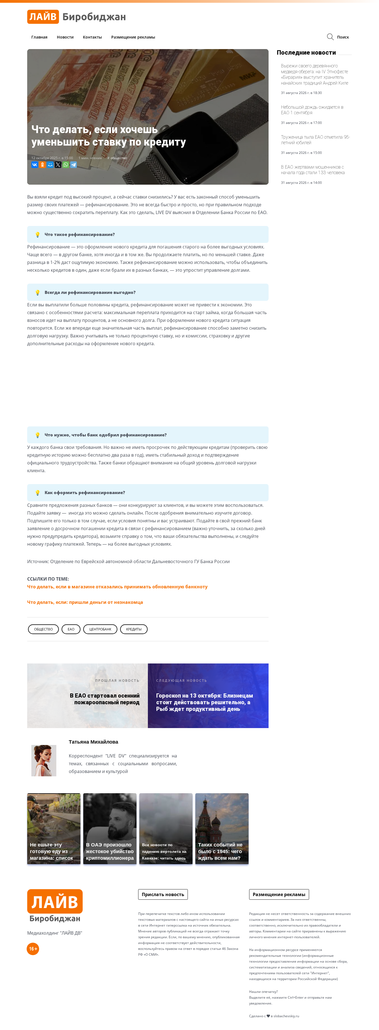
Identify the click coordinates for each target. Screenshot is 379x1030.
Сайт (74, 785)
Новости (65, 37)
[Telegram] (73, 164)
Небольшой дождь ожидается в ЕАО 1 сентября (312, 110)
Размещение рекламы (133, 37)
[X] (58, 164)
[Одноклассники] (42, 164)
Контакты (92, 37)
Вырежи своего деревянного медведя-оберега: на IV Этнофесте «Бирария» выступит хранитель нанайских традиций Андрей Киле (314, 74)
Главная (39, 37)
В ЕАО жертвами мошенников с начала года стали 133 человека (313, 169)
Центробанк (100, 629)
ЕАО (71, 629)
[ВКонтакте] (34, 164)
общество (119, 158)
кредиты (134, 629)
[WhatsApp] (65, 164)
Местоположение (89, 785)
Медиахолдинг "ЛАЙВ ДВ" (54, 933)
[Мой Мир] (50, 164)
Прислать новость (163, 894)
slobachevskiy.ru (286, 1016)
